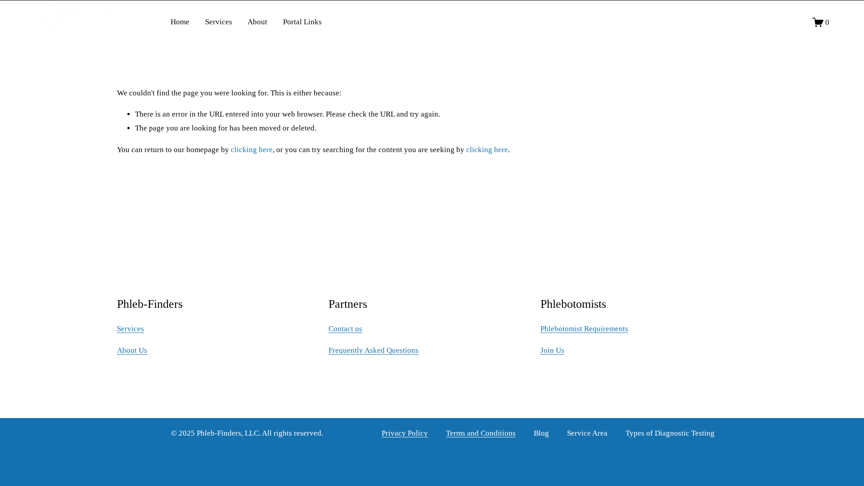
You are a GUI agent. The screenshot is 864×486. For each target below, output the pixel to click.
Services (218, 22)
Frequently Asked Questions (373, 350)
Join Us (552, 350)
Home (180, 22)
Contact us (345, 328)
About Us (132, 350)
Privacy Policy (405, 433)
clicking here (252, 149)
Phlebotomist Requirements (584, 328)
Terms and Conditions (481, 433)
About (257, 22)
